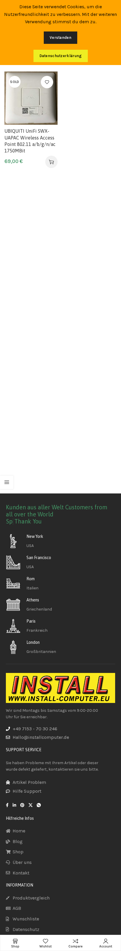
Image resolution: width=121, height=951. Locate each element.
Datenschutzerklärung (60, 56)
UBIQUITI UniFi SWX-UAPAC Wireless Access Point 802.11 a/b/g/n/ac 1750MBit (30, 140)
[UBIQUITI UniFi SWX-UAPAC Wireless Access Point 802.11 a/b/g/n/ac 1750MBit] (31, 98)
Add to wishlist (47, 82)
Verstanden (60, 37)
